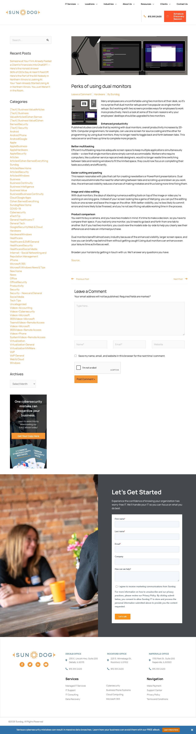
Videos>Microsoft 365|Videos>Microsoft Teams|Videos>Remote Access (27, 318)
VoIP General (17, 355)
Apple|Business (18, 146)
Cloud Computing (114, 694)
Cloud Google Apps (20, 197)
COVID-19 (15, 208)
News (13, 274)
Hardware (15, 230)
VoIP (12, 352)
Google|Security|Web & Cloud (26, 227)
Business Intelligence (22, 186)
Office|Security (18, 282)
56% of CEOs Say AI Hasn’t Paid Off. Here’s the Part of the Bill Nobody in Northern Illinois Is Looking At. (29, 75)
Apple (13, 142)
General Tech (17, 223)
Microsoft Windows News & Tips (27, 267)
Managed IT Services (76, 685)
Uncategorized (18, 304)
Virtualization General (22, 344)
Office (13, 278)
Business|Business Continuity (26, 194)
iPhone (14, 260)
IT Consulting (72, 694)
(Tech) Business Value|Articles (27, 109)
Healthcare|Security (21, 245)
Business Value (18, 190)
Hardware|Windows (21, 234)
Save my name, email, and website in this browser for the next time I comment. (121, 356)
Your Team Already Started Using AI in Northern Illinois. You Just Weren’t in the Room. (30, 86)
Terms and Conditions (157, 699)
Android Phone (18, 135)
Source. (75, 260)
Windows (15, 363)
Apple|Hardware (19, 150)
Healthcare (16, 238)
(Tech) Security (19, 127)
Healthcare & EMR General (24, 241)
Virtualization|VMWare (22, 348)
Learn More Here (171, 729)
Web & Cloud (17, 359)
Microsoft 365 (17, 263)
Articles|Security (19, 172)
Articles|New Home (20, 168)
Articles (14, 157)
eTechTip (15, 216)
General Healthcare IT (22, 219)
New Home (16, 271)
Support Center (154, 690)
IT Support (71, 690)
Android (14, 131)
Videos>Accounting (21, 307)
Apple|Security (18, 153)
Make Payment (154, 685)
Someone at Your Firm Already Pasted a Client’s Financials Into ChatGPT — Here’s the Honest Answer (30, 64)
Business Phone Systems (118, 690)
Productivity (17, 285)
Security (14, 289)
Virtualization (17, 341)
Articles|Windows (19, 175)
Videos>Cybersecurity (22, 311)
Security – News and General (26, 293)
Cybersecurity (18, 212)
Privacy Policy (153, 694)
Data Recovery (73, 699)
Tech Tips (15, 300)
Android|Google (18, 138)
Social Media (17, 296)
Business (15, 179)
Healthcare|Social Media (23, 249)
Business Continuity (21, 183)
